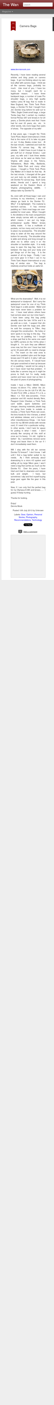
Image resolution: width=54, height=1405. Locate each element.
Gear (23, 514)
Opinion (29, 514)
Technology (37, 520)
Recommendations (22, 520)
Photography (31, 517)
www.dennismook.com (20, 69)
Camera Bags (28, 26)
